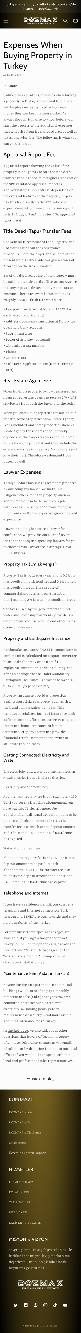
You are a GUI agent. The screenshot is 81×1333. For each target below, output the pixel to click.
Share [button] (13, 86)
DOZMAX (34, 1326)
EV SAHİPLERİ (19, 1192)
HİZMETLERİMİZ (21, 1182)
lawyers (59, 541)
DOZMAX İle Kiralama (25, 1132)
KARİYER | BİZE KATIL (25, 1222)
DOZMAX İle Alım (21, 1112)
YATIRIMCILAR (19, 1202)
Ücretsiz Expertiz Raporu (27, 1153)
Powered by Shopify (48, 1326)
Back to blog (43, 1078)
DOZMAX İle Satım (22, 1122)
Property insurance (36, 732)
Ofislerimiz (17, 1142)
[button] (6, 21)
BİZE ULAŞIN (18, 1212)
